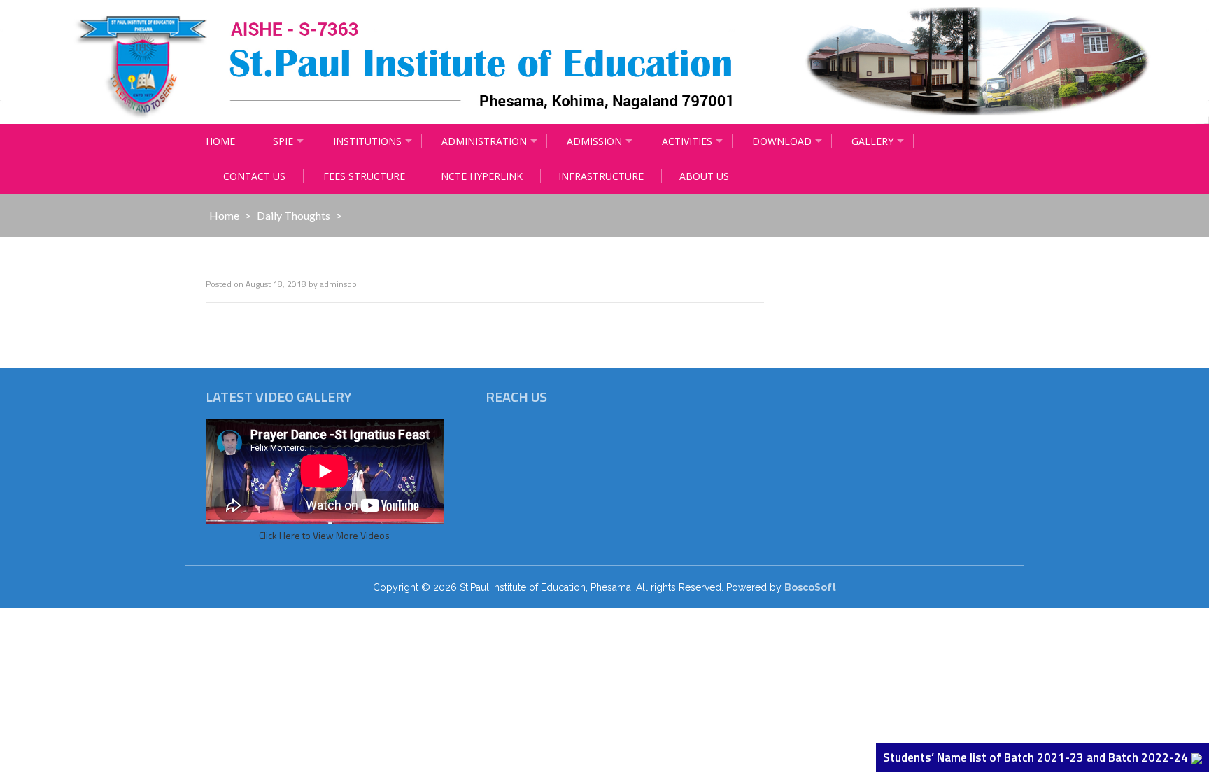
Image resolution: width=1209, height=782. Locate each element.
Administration (484, 141)
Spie (283, 141)
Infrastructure (601, 176)
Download (782, 141)
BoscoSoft (810, 587)
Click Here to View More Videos (324, 535)
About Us (704, 176)
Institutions (367, 141)
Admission (594, 141)
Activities (687, 141)
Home (220, 141)
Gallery (872, 141)
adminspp (338, 284)
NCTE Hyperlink (482, 176)
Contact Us (254, 176)
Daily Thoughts (293, 215)
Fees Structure (364, 176)
